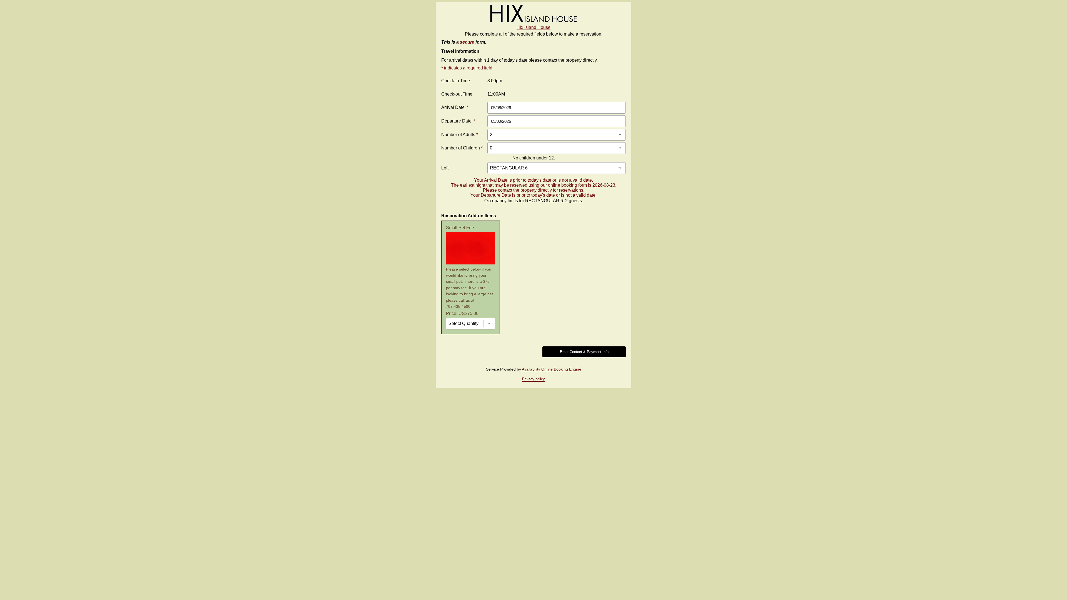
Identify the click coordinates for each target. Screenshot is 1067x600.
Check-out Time (456, 94)
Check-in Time (455, 80)
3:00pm (494, 80)
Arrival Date (454, 107)
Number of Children (462, 148)
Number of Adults (459, 134)
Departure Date (458, 121)
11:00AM (496, 94)
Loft (444, 168)
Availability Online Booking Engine (551, 369)
